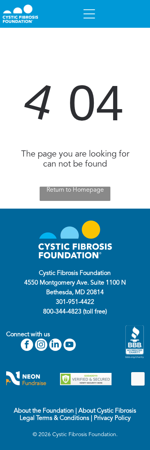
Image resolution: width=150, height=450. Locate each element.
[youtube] (69, 346)
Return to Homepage (75, 190)
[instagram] (41, 346)
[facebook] (27, 346)
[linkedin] (55, 346)
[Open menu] (89, 14)
